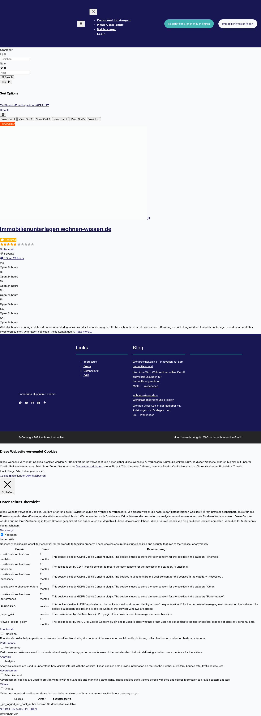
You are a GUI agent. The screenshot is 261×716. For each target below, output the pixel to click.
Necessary (11, 534)
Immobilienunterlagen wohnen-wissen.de (55, 229)
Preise (87, 366)
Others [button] (4, 684)
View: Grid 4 (60, 119)
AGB (86, 375)
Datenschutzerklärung (89, 466)
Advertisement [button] (8, 670)
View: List (93, 119)
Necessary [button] (6, 530)
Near (3, 63)
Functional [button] (6, 629)
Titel (4, 82)
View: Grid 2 (25, 119)
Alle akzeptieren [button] (36, 475)
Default (4, 109)
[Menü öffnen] (81, 24)
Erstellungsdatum (25, 105)
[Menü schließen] (93, 12)
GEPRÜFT (42, 105)
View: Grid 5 (78, 119)
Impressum (90, 361)
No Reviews (7, 249)
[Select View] (3, 115)
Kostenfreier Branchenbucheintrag (189, 23)
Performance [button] (8, 642)
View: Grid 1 (8, 119)
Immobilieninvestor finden (237, 23)
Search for (6, 49)
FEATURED (8, 123)
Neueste (10, 105)
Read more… (84, 331)
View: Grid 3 (43, 119)
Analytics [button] (5, 656)
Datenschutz (91, 370)
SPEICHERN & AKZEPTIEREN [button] (18, 709)
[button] (12, 258)
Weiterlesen (151, 385)
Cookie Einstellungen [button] (12, 475)
